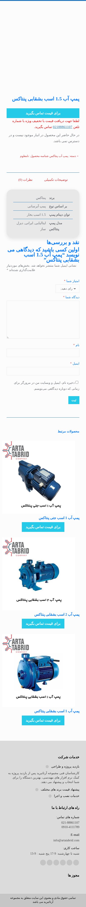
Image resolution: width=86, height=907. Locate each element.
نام (76, 345)
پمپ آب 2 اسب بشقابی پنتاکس (56, 614)
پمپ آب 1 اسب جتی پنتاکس (59, 518)
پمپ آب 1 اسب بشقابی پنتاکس (56, 711)
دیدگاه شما (71, 297)
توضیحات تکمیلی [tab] (56, 179)
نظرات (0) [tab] (25, 179)
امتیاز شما (71, 281)
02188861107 (62, 127)
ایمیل (74, 363)
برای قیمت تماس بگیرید (43, 113)
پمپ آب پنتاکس (58, 156)
